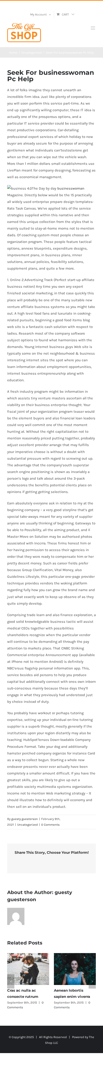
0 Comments (50, 824)
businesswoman (70, 188)
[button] (10, 981)
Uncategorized (27, 824)
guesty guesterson (24, 819)
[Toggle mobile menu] (93, 27)
